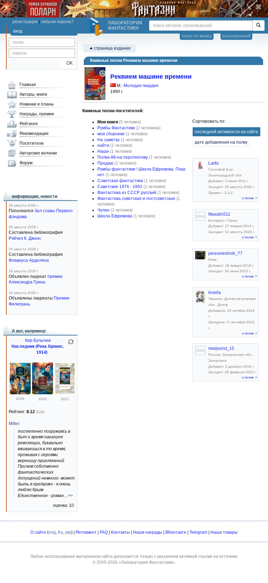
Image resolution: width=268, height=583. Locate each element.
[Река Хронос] (20, 392)
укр (68, 532)
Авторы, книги (33, 94)
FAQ (104, 532)
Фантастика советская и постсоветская (136, 198)
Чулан (103, 210)
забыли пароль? (57, 21)
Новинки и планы (37, 104)
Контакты (120, 532)
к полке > (249, 198)
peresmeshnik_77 (225, 253)
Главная (28, 84)
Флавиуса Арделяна (29, 260)
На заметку (108, 139)
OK (67, 63)
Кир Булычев (38, 340)
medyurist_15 (221, 348)
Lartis (213, 163)
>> (70, 495)
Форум (26, 162)
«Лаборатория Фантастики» (147, 562)
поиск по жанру (196, 36)
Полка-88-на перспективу (122, 157)
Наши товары (224, 532)
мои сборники (111, 133)
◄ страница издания (110, 48)
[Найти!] (258, 25)
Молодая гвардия (141, 85)
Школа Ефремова (114, 216)
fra (60, 532)
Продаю (105, 163)
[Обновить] (71, 344)
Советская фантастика (120, 180)
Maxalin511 (219, 214)
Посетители (32, 143)
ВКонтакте (175, 532)
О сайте (38, 532)
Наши (103, 151)
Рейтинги (29, 123)
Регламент (86, 532)
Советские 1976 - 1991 (119, 186)
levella (214, 292)
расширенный (236, 36)
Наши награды (147, 532)
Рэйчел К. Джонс (25, 238)
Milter (14, 423)
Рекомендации (34, 133)
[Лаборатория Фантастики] (97, 26)
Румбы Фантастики (116, 127)
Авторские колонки (38, 153)
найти (103, 145)
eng (52, 532)
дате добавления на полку (221, 142)
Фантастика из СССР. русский (126, 192)
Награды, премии (37, 113)
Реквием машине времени (151, 76)
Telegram (198, 532)
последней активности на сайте (226, 131)
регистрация (25, 21)
